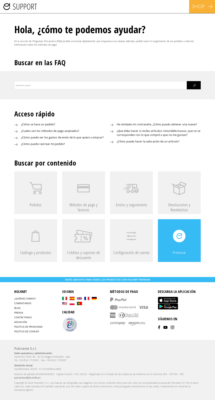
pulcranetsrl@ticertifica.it (27, 377)
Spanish (72, 298)
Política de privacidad (28, 326)
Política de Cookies (26, 331)
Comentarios (22, 303)
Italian (64, 298)
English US (64, 303)
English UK (79, 298)
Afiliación (20, 322)
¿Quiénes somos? (25, 298)
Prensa (18, 312)
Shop (198, 6)
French (86, 298)
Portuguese (79, 303)
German (94, 298)
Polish (72, 303)
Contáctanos (23, 317)
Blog (17, 308)
